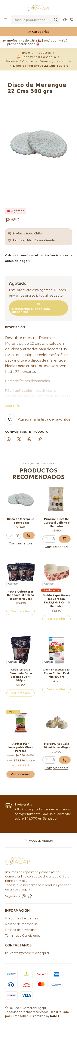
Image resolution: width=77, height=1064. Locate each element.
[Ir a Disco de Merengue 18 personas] (20, 499)
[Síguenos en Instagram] (24, 896)
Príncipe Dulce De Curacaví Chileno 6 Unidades (57, 522)
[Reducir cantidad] (10, 535)
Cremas (44, 61)
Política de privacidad (21, 930)
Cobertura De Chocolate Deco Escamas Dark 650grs (20, 675)
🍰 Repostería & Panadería (36, 57)
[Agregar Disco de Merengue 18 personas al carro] (29, 535)
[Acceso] (65, 19)
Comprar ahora (21, 543)
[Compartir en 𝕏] (19, 439)
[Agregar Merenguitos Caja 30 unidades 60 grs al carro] (65, 760)
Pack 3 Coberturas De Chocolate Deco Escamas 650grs (20, 595)
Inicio (26, 52)
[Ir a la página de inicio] (38, 7)
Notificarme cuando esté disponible (31, 310)
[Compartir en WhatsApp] (29, 439)
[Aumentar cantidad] (17, 535)
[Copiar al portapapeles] (39, 439)
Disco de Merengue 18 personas (20, 520)
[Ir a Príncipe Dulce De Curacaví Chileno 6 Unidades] (56, 499)
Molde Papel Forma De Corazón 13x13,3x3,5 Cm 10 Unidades (56, 601)
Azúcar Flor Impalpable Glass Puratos (20, 747)
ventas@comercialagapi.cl (29, 953)
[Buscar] (55, 20)
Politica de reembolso (21, 924)
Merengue (63, 61)
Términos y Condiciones (22, 936)
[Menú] (5, 19)
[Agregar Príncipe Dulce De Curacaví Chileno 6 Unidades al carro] (65, 539)
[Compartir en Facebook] (8, 439)
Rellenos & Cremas (19, 61)
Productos (43, 52)
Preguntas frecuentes (21, 918)
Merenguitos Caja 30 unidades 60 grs (56, 745)
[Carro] (71, 19)
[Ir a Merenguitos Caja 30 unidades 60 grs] (56, 724)
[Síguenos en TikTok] (30, 896)
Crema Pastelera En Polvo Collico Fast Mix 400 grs (56, 673)
